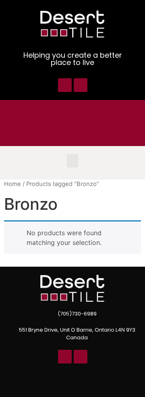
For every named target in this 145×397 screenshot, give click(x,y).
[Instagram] (80, 85)
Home (12, 184)
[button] (72, 160)
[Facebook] (65, 85)
